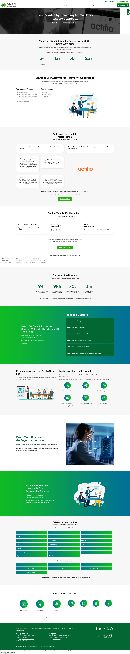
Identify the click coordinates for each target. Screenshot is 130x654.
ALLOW (3, 653)
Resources (107, 5)
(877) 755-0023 (109, 1)
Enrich (75, 5)
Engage (80, 5)
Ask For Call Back (65, 199)
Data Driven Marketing (88, 5)
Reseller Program (45, 628)
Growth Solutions (99, 5)
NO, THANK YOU (10, 653)
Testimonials (56, 628)
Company (64, 5)
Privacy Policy (19, 628)
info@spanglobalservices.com (122, 1)
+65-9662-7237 (56, 639)
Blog (51, 628)
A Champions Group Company (38, 646)
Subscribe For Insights (65, 247)
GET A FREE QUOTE (122, 5)
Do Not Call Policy (20, 630)
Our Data (70, 5)
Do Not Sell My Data (65, 628)
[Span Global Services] (8, 5)
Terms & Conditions (36, 628)
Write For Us (73, 628)
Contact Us (113, 5)
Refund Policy (27, 628)
